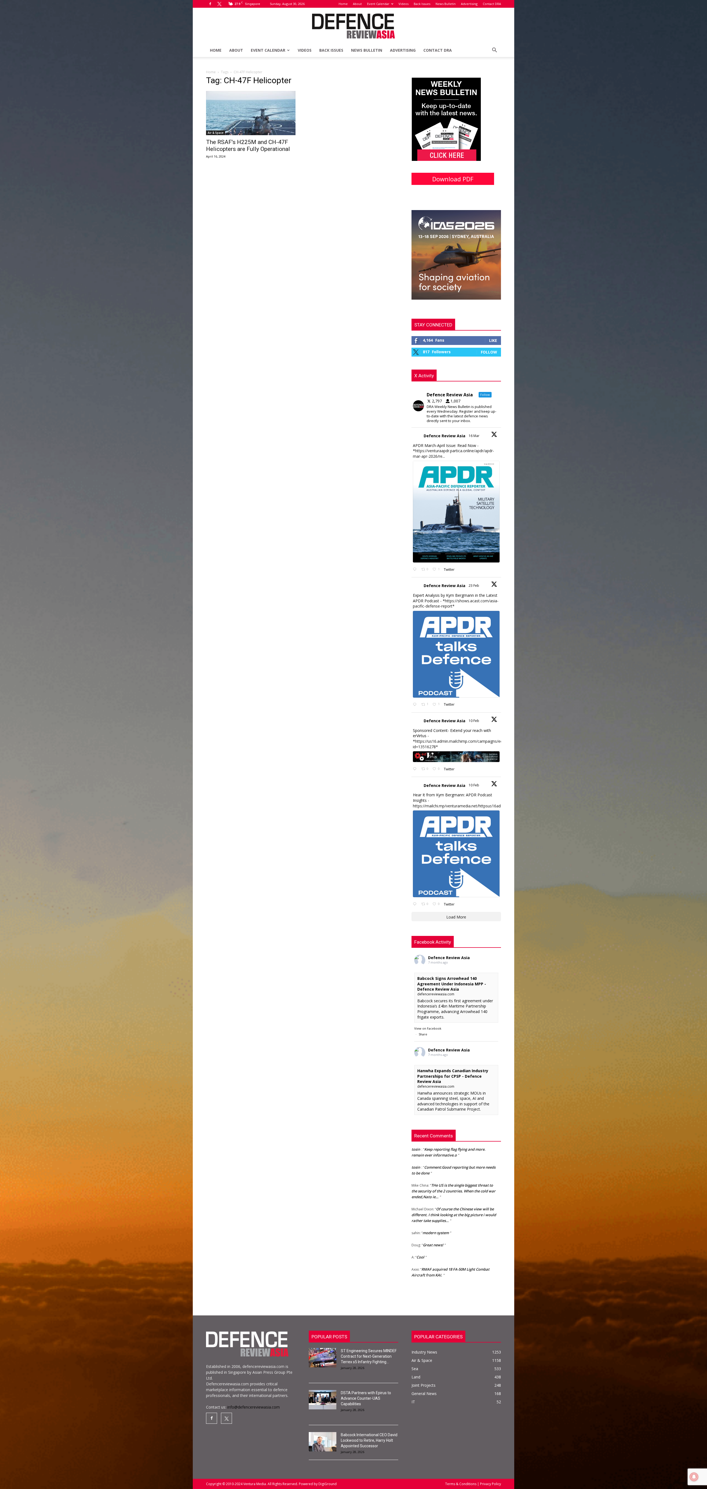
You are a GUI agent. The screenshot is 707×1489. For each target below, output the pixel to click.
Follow (489, 352)
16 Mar (474, 435)
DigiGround (327, 1484)
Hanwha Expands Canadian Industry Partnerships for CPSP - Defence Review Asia (452, 1076)
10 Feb (474, 720)
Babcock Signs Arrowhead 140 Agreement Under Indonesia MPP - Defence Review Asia (451, 984)
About (357, 4)
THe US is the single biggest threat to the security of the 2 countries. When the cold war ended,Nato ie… (453, 1150)
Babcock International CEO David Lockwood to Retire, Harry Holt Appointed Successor (369, 1440)
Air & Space (215, 133)
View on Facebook (427, 1028)
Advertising (469, 4)
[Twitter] (219, 4)
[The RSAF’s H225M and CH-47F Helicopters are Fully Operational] (251, 113)
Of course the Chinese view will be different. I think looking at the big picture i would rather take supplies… (453, 1174)
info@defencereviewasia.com (253, 1407)
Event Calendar (378, 4)
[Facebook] (210, 4)
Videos (403, 4)
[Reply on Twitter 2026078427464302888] (415, 704)
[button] (494, 50)
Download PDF (452, 179)
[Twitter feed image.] (456, 511)
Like (493, 340)
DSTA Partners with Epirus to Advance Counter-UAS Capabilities (366, 1398)
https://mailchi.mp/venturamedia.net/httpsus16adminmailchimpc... (471, 805)
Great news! (433, 1204)
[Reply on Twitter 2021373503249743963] (415, 769)
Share (423, 1034)
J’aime (425, 1264)
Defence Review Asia (444, 435)
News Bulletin (446, 4)
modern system (436, 1192)
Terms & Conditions (461, 1484)
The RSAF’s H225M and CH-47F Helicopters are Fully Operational (248, 145)
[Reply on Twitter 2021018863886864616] (415, 904)
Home (343, 4)
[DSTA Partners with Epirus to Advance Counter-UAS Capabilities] (322, 1399)
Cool (420, 1216)
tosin (415, 1277)
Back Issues (422, 4)
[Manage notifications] (694, 1476)
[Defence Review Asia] (353, 26)
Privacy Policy (490, 1484)
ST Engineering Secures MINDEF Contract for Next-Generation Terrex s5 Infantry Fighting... (369, 1356)
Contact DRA (492, 4)
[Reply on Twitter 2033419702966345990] (415, 569)
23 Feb (474, 585)
